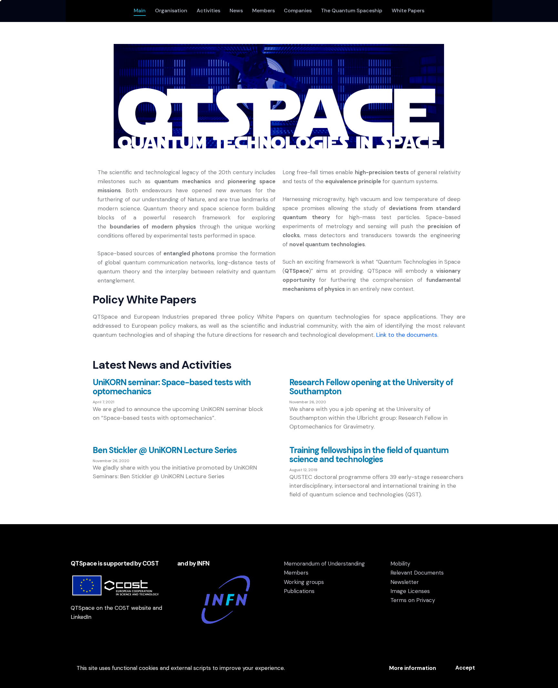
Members (296, 572)
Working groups (304, 582)
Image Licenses (410, 591)
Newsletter (404, 582)
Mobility (400, 563)
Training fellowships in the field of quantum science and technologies (369, 455)
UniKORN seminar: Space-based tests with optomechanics (172, 387)
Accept (465, 667)
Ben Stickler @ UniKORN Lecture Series (165, 450)
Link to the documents (406, 335)
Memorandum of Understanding (324, 563)
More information (412, 668)
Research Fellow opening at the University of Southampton (371, 387)
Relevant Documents (417, 572)
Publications (299, 591)
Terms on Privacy (412, 600)
